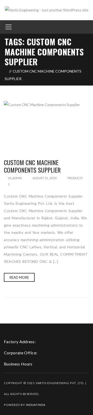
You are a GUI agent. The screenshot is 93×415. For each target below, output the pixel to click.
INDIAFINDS (35, 405)
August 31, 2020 (44, 178)
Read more (19, 277)
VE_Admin (14, 178)
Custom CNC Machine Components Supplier (32, 166)
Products (75, 178)
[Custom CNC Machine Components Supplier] (46, 124)
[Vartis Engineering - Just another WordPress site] (46, 10)
